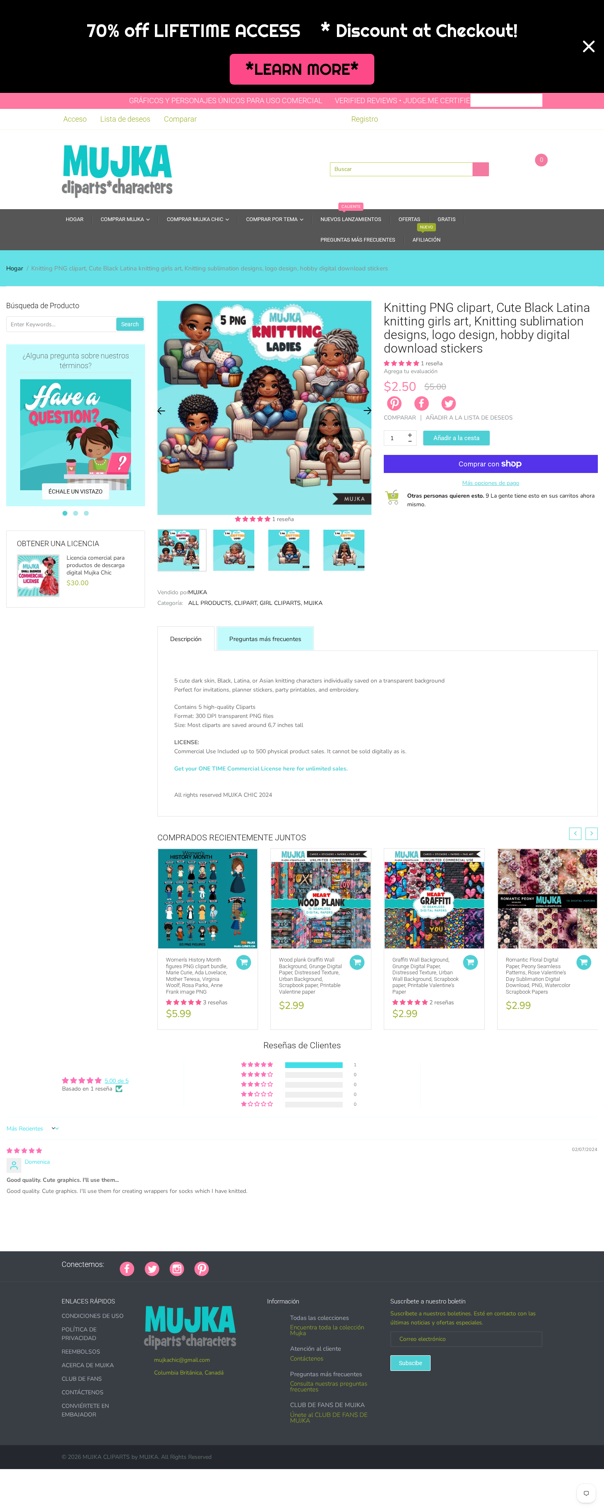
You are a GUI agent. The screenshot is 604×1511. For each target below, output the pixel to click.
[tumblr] (271, 1264)
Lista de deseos (125, 119)
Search (130, 324)
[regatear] (281, 1264)
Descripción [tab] (186, 639)
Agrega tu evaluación (411, 371)
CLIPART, (246, 603)
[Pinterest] (201, 1268)
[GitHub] (229, 1264)
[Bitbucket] (260, 1264)
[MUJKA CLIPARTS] (117, 168)
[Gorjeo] (152, 1268)
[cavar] (322, 1264)
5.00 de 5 (117, 1081)
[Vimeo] (291, 1264)
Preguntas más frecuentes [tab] (265, 639)
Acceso (75, 119)
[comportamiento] (332, 1264)
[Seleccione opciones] (243, 962)
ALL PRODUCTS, (210, 603)
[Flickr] (250, 1264)
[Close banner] (589, 46)
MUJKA (197, 592)
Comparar (180, 119)
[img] (24, 1151)
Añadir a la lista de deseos (469, 418)
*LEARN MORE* (302, 69)
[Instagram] (176, 1268)
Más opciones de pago (490, 483)
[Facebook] (421, 403)
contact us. (459, 804)
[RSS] (240, 1264)
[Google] (219, 1264)
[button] (253, 519)
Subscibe (410, 1363)
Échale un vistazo (75, 491)
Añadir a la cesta (456, 438)
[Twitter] (448, 403)
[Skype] (312, 1264)
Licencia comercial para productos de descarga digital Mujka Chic (95, 565)
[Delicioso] (301, 1264)
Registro (364, 119)
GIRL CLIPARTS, (281, 603)
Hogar (14, 268)
